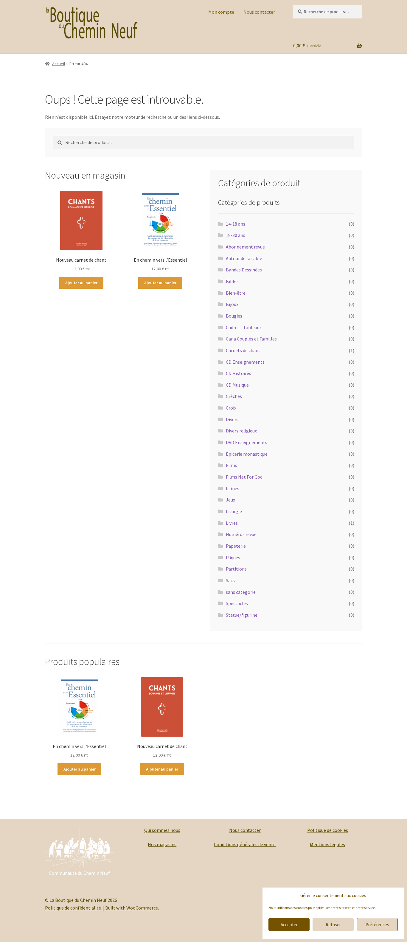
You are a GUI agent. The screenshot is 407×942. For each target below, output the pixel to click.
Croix (231, 408)
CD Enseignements (245, 362)
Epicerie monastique (247, 454)
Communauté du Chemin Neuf (79, 873)
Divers (232, 419)
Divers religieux (241, 431)
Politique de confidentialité (73, 908)
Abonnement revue (245, 247)
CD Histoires (238, 373)
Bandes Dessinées (244, 270)
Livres (232, 523)
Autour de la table (244, 258)
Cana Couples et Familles (251, 339)
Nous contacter (259, 12)
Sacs (230, 580)
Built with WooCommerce (131, 908)
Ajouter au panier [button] (81, 282)
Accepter (289, 924)
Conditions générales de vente (245, 844)
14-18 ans (235, 224)
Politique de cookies (327, 830)
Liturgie (234, 511)
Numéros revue (241, 534)
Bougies (234, 316)
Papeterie (236, 546)
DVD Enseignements (246, 442)
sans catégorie (241, 592)
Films (231, 465)
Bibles (232, 281)
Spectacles (237, 603)
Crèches (234, 396)
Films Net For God (244, 477)
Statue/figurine (241, 615)
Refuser (333, 924)
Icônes (232, 488)
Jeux (230, 500)
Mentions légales (327, 844)
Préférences (377, 924)
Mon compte (221, 12)
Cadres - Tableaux (244, 327)
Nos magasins (162, 844)
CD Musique (237, 385)
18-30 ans (235, 235)
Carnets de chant (243, 350)
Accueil (58, 63)
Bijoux (232, 304)
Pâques (233, 557)
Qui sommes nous (162, 830)
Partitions (236, 569)
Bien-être (236, 293)
